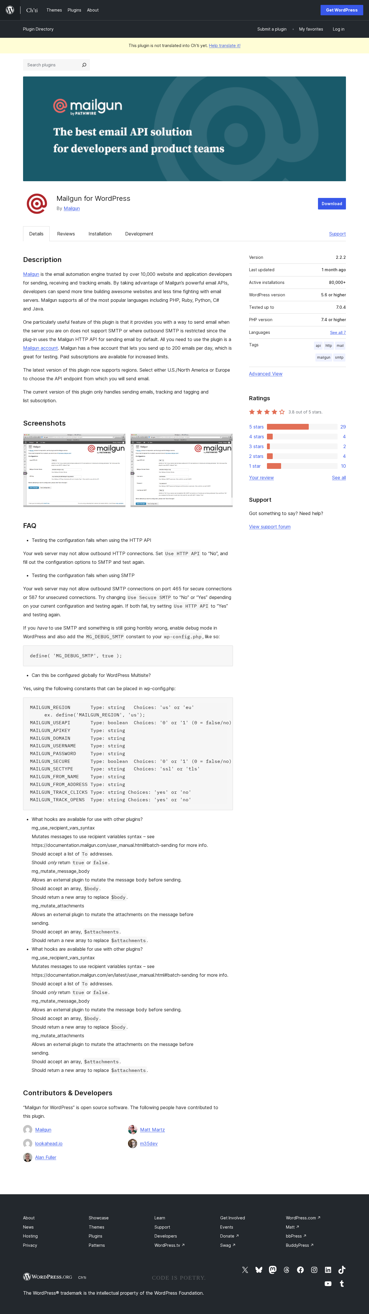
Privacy (30, 1245)
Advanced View (266, 374)
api (318, 345)
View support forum (270, 526)
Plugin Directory (38, 29)
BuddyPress (300, 1245)
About (29, 1217)
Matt (293, 1227)
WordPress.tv (170, 1245)
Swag (228, 1245)
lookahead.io (49, 1143)
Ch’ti (82, 1277)
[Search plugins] (84, 65)
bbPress (296, 1235)
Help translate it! (224, 45)
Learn (160, 1217)
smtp (339, 357)
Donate (229, 1235)
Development (139, 234)
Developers (166, 1235)
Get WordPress (342, 10)
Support (337, 234)
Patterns (97, 1245)
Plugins (95, 1235)
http (328, 345)
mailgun (323, 357)
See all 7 (338, 332)
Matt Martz (152, 1130)
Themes (96, 1227)
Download (332, 203)
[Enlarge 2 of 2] (225, 441)
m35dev (149, 1143)
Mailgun (72, 208)
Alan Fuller (45, 1157)
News (28, 1227)
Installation (100, 234)
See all (339, 477)
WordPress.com (303, 1217)
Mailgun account (40, 348)
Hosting (30, 1235)
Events (226, 1227)
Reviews (66, 234)
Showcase (99, 1217)
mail (340, 345)
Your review (261, 477)
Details (36, 234)
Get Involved (232, 1217)
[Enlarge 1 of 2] (118, 441)
